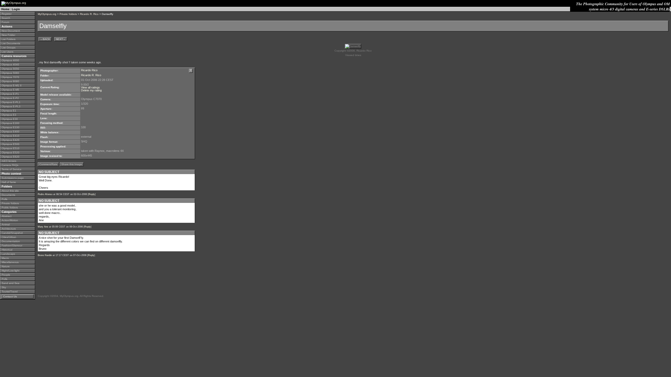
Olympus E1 (9, 110)
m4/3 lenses (9, 160)
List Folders (8, 39)
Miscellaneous (10, 262)
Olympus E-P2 (10, 98)
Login (16, 9)
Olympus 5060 (10, 72)
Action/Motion (10, 220)
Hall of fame (9, 182)
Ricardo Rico (89, 70)
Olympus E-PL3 (11, 106)
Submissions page (13, 177)
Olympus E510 (10, 148)
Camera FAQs (10, 165)
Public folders (10, 207)
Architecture (9, 228)
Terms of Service (11, 169)
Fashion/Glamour (12, 245)
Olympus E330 (10, 127)
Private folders (10, 203)
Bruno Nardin (45, 255)
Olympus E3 (9, 114)
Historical (7, 249)
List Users (7, 51)
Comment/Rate (48, 164)
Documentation (11, 241)
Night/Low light (10, 270)
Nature (6, 266)
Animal (6, 224)
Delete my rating (91, 90)
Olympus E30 (10, 119)
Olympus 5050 (10, 68)
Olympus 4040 (10, 64)
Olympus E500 (10, 144)
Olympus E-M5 (10, 89)
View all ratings (90, 87)
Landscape (8, 253)
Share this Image (71, 164)
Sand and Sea (10, 283)
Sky (4, 287)
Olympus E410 (10, 135)
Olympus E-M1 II (11, 85)
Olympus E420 (10, 139)
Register (7, 13)
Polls (4, 199)
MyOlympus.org (47, 14)
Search (6, 17)
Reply (92, 194)
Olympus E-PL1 (11, 102)
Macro (5, 258)
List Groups (8, 47)
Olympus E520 (10, 152)
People (6, 274)
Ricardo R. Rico (89, 14)
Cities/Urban (9, 237)
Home (5, 9)
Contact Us (10, 296)
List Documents (11, 43)
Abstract (7, 216)
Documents (8, 194)
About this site (10, 190)
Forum (5, 22)
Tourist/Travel (10, 291)
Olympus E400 (10, 131)
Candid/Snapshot (12, 232)
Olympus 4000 (10, 60)
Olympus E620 (10, 156)
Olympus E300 (10, 123)
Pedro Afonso (45, 194)
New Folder (8, 35)
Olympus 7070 (10, 77)
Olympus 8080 (10, 81)
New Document (11, 30)
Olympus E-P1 (10, 93)
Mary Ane (43, 226)
